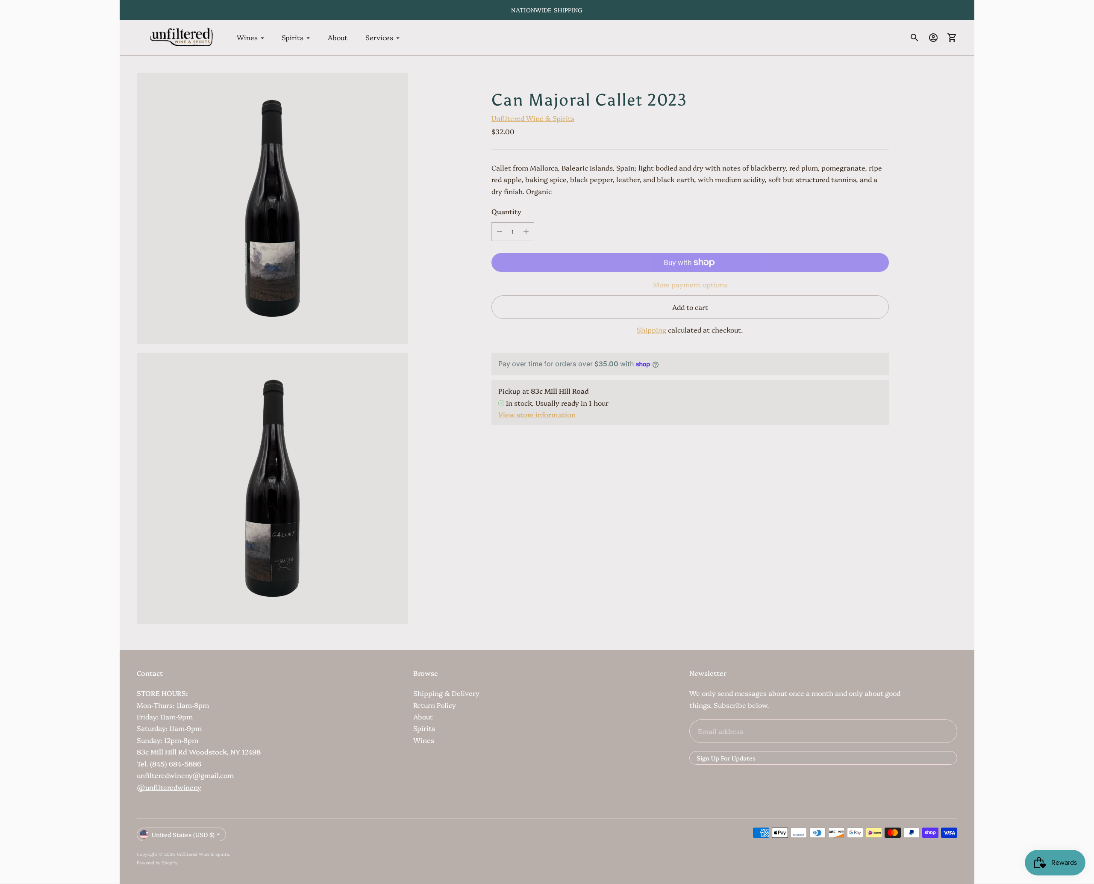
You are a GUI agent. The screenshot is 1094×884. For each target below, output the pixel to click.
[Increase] (526, 232)
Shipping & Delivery (446, 693)
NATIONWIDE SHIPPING (547, 10)
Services (379, 37)
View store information (537, 414)
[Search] (914, 37)
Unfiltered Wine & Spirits (532, 118)
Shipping (651, 329)
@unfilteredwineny (169, 787)
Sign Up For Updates (726, 758)
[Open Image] (272, 208)
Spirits (292, 37)
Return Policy (434, 705)
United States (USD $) (183, 834)
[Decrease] (499, 232)
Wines (247, 37)
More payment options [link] (690, 284)
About (337, 37)
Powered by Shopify (157, 863)
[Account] (933, 37)
